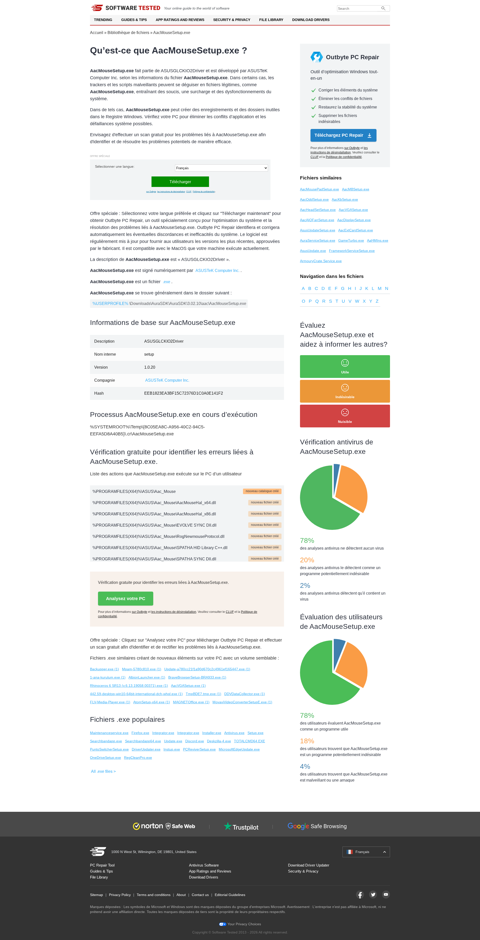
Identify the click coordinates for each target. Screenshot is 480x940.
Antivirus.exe (234, 733)
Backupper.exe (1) (104, 669)
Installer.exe (211, 733)
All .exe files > (103, 771)
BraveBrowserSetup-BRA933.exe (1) (197, 677)
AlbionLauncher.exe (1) (146, 677)
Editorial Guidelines (230, 895)
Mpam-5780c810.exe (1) (141, 669)
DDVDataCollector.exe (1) (244, 694)
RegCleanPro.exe (138, 758)
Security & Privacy (231, 20)
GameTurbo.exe (351, 240)
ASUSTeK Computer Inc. (218, 270)
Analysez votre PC (125, 598)
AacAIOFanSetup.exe (317, 220)
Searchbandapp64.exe (143, 741)
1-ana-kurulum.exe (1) (108, 677)
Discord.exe (194, 741)
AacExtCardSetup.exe (355, 230)
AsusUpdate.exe (313, 251)
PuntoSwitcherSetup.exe (109, 749)
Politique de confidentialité (203, 191)
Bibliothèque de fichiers (128, 32)
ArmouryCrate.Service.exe (321, 261)
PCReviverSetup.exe (199, 749)
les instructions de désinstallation (171, 191)
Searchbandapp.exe (106, 741)
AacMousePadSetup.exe (319, 189)
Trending (103, 20)
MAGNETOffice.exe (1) (191, 702)
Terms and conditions (153, 895)
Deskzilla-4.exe (219, 741)
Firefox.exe (140, 733)
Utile (345, 372)
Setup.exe (256, 733)
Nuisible (345, 422)
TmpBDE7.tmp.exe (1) (203, 694)
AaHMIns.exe (377, 240)
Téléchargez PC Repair (339, 135)
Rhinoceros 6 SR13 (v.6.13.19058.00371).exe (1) (129, 686)
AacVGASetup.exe (353, 210)
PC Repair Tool (102, 865)
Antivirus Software (204, 865)
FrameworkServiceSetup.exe (352, 251)
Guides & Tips (134, 20)
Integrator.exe (163, 733)
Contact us (200, 895)
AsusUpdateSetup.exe (317, 230)
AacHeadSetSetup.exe (318, 210)
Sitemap (96, 895)
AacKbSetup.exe (345, 199)
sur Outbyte (151, 191)
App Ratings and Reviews (180, 20)
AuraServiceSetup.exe (317, 240)
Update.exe (173, 741)
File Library (271, 20)
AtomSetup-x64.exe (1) (151, 702)
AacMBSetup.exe (355, 189)
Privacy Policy (120, 895)
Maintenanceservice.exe (109, 733)
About (181, 895)
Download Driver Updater (308, 865)
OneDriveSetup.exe (105, 758)
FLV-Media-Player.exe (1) (110, 702)
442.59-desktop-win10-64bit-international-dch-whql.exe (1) (136, 694)
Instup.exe (172, 749)
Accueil (96, 32)
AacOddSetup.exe (314, 199)
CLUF (189, 191)
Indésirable (345, 397)
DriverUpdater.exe (146, 749)
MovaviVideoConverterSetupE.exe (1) (242, 702)
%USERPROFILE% (110, 303)
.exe (166, 282)
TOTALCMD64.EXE (249, 741)
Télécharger (180, 182)
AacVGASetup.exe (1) (188, 686)
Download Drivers (311, 20)
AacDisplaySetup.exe (354, 220)
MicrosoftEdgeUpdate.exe (239, 749)
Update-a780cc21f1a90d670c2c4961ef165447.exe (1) (207, 669)
